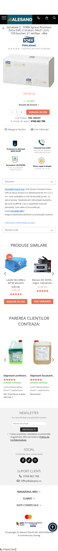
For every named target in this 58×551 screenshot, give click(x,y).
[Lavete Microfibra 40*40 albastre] (15, 265)
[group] (29, 71)
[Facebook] (23, 460)
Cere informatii (41, 129)
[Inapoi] (2, 28)
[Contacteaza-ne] (38, 18)
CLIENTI (28, 498)
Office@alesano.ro (30, 480)
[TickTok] (29, 460)
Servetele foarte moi (14, 189)
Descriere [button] (9, 181)
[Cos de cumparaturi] (46, 18)
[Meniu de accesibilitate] (52, 527)
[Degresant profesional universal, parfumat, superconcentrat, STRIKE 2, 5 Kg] (15, 352)
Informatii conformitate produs (20, 222)
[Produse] (4, 18)
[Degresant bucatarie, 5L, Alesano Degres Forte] (42, 352)
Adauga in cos (38, 112)
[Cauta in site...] (54, 18)
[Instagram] (35, 460)
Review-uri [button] (11, 229)
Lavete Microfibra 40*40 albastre (15, 281)
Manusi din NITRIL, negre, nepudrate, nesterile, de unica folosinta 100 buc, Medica (42, 281)
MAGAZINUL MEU (27, 491)
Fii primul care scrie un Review (36, 48)
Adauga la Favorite (16, 129)
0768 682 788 (31, 476)
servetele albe (17, 211)
